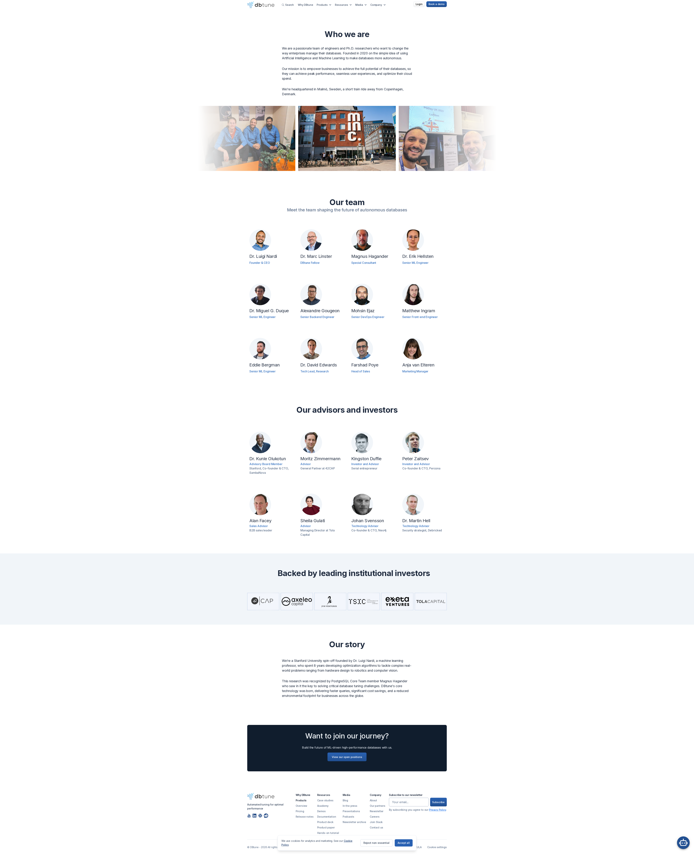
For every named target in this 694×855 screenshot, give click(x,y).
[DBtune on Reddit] (266, 815)
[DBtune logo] (260, 796)
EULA (418, 847)
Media (359, 4)
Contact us (376, 827)
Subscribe (438, 802)
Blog (345, 800)
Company (376, 4)
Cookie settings (437, 847)
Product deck (325, 822)
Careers (375, 816)
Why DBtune (305, 4)
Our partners (377, 805)
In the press (350, 805)
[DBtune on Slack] (260, 815)
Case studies (325, 800)
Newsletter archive (354, 822)
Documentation (326, 816)
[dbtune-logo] (260, 5)
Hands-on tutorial (328, 832)
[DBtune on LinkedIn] (254, 815)
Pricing (300, 811)
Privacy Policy (437, 809)
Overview (301, 805)
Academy (323, 805)
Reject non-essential (376, 842)
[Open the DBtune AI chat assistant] (683, 844)
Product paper (326, 827)
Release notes (305, 816)
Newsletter (376, 811)
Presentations (351, 811)
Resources (341, 4)
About (373, 800)
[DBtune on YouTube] (249, 815)
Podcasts (348, 816)
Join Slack (376, 822)
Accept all (404, 842)
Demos (321, 811)
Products (322, 4)
